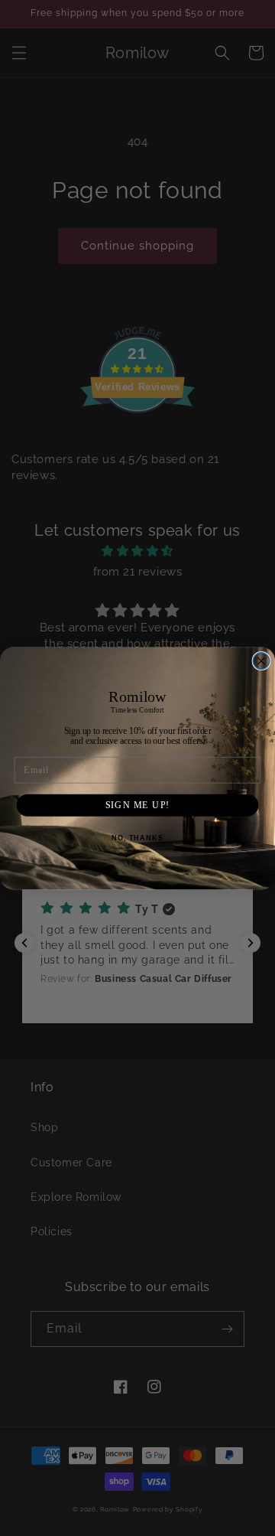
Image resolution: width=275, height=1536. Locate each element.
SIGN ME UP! (137, 804)
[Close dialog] (261, 660)
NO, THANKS (137, 838)
